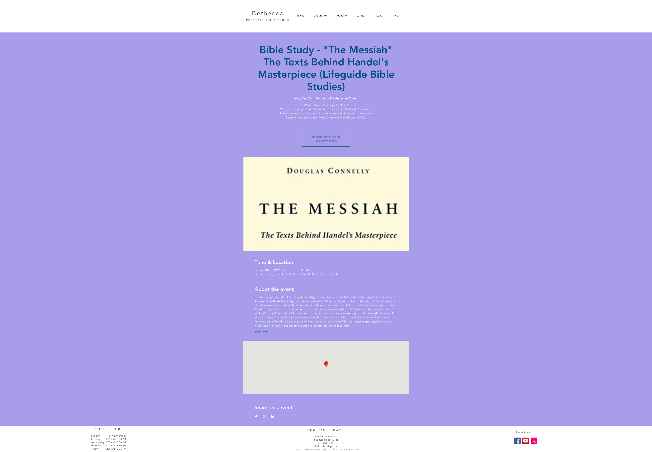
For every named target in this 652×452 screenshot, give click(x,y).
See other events (326, 140)
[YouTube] (525, 441)
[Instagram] (534, 441)
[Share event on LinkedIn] (272, 416)
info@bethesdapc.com (325, 446)
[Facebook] (517, 441)
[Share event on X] (264, 416)
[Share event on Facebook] (256, 416)
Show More (261, 331)
